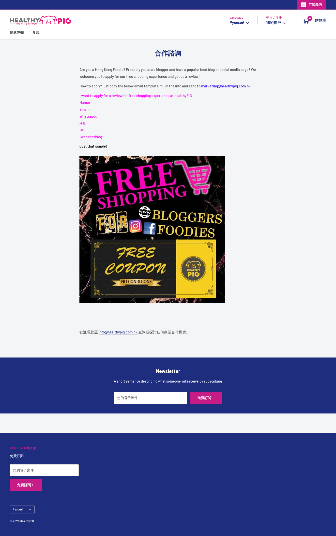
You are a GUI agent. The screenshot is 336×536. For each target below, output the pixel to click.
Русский (18, 509)
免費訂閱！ (206, 398)
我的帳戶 (274, 22)
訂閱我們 (315, 5)
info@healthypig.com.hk (118, 332)
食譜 (35, 32)
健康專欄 (17, 32)
